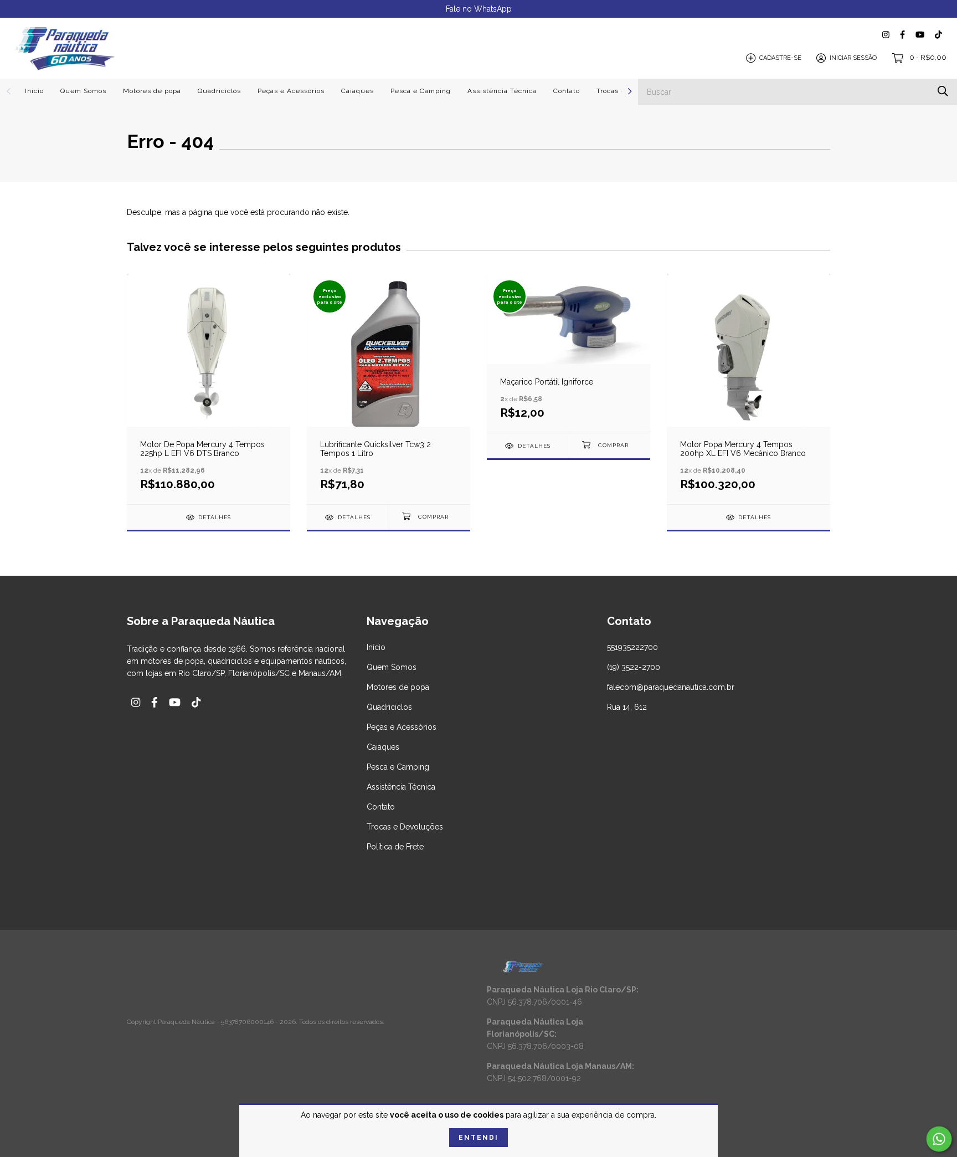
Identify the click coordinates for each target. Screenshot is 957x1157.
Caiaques (357, 91)
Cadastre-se (780, 58)
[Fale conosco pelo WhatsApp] (939, 1139)
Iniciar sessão (853, 58)
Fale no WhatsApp (479, 8)
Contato (566, 91)
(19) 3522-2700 (633, 667)
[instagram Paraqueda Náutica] (886, 34)
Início (34, 91)
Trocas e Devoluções (405, 826)
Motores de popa (152, 91)
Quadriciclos (219, 91)
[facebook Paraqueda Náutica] (902, 34)
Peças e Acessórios (291, 91)
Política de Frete (395, 846)
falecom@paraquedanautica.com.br (670, 687)
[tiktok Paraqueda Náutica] (938, 34)
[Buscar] (943, 91)
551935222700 (632, 647)
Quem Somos (83, 91)
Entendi (478, 1137)
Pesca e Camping (420, 91)
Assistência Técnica (502, 91)
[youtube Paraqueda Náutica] (920, 34)
